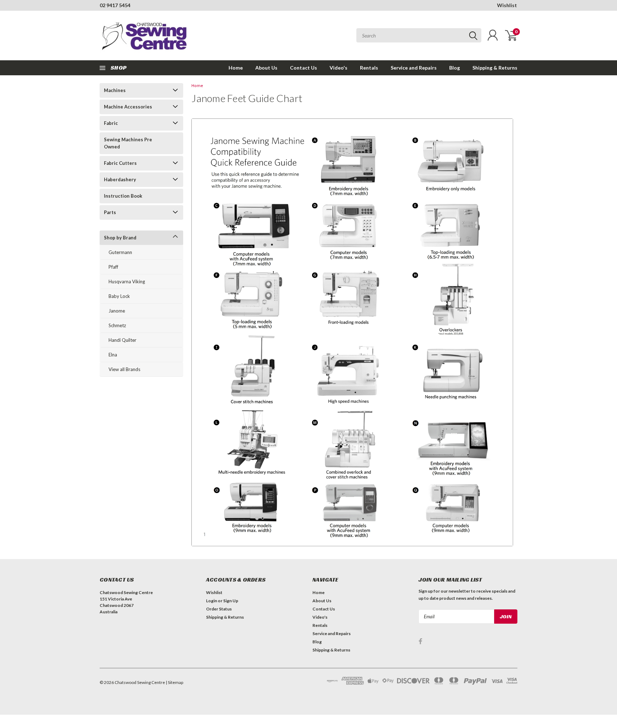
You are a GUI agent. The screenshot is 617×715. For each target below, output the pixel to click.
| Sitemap (174, 682)
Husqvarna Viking (127, 281)
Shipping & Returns (494, 68)
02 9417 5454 (115, 5)
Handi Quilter (122, 340)
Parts (110, 212)
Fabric (111, 123)
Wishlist (507, 5)
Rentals (369, 68)
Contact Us (303, 68)
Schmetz (117, 325)
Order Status (219, 609)
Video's (338, 68)
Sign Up (230, 600)
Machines (115, 90)
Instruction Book (123, 196)
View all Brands (124, 369)
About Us (266, 68)
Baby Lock (119, 296)
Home (236, 68)
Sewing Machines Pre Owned (128, 143)
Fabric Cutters (120, 163)
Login (211, 600)
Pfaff (113, 267)
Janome (117, 311)
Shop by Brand (120, 237)
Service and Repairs (414, 68)
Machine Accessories (128, 107)
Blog (454, 68)
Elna (113, 355)
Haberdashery (120, 179)
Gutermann (120, 252)
